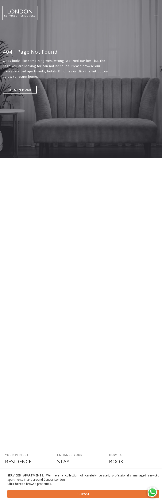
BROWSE (83, 494)
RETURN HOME (20, 90)
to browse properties (29, 484)
